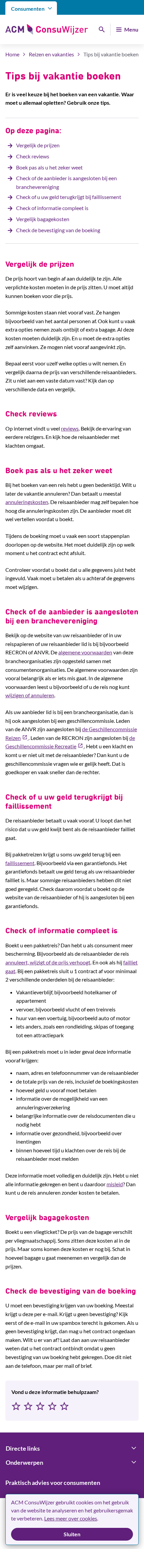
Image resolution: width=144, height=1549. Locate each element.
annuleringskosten (26, 502)
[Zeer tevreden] (64, 1407)
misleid (114, 1184)
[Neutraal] (40, 1407)
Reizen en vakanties (51, 54)
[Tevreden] (52, 1407)
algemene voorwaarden (85, 652)
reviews (70, 428)
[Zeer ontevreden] (16, 1407)
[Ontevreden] (28, 1407)
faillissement (19, 863)
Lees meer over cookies (70, 1518)
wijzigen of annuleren (29, 695)
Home (12, 54)
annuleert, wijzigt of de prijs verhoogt (47, 962)
